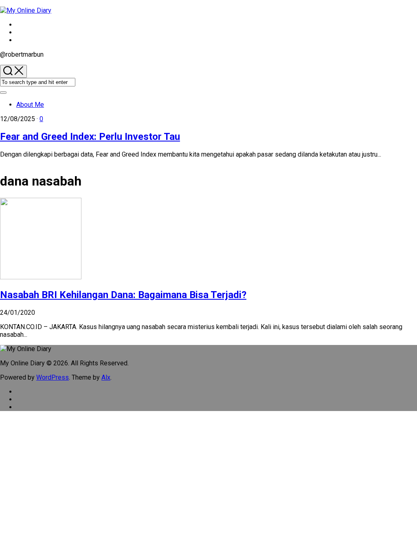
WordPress (52, 377)
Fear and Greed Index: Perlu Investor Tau (90, 136)
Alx (105, 377)
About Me (30, 104)
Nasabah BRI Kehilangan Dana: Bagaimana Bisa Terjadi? (123, 295)
